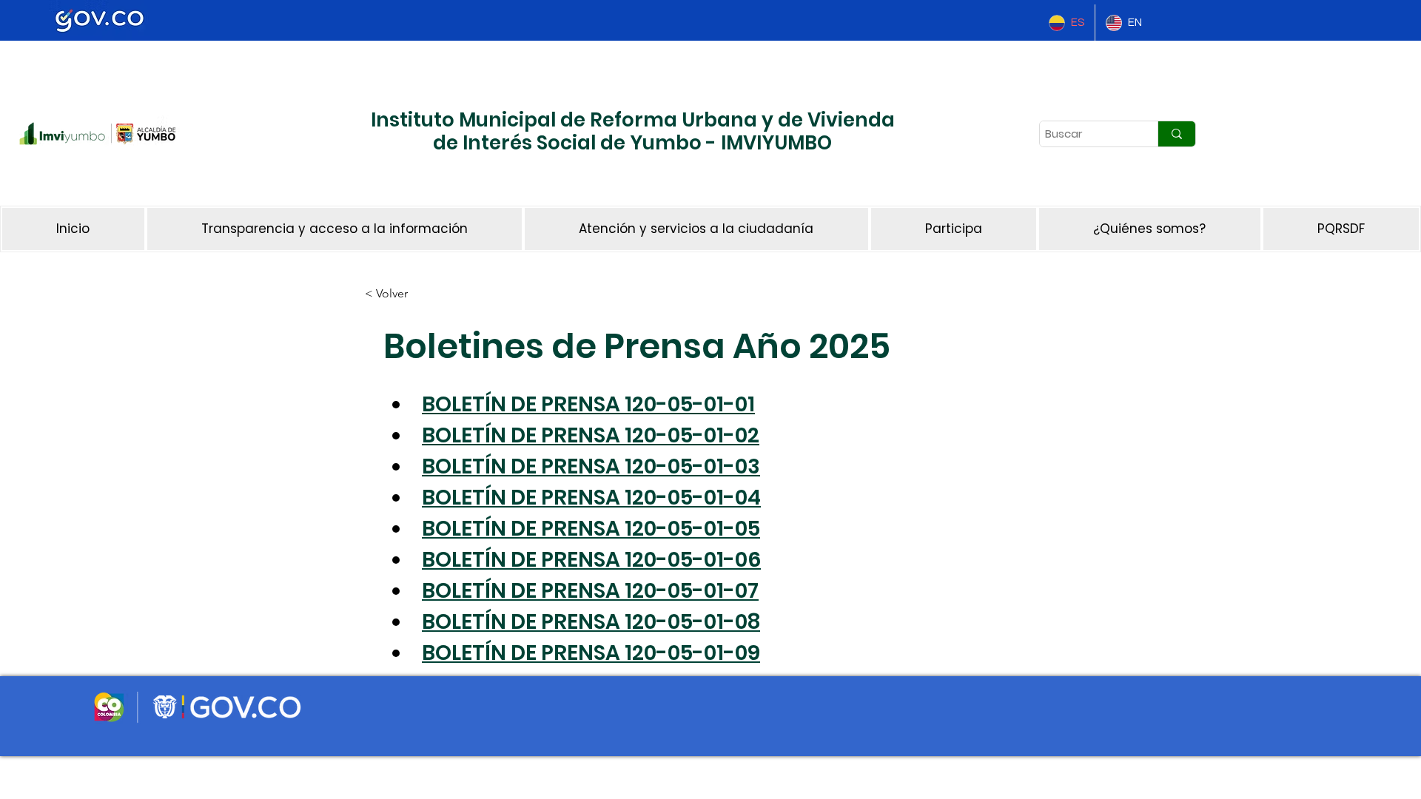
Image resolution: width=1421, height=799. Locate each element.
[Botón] (307, 181)
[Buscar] (1176, 133)
